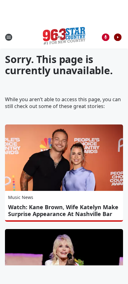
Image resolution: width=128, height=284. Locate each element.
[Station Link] (64, 37)
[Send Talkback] (105, 37)
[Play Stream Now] (117, 37)
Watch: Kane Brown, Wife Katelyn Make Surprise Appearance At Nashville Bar (63, 210)
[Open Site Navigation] (8, 37)
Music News (20, 197)
